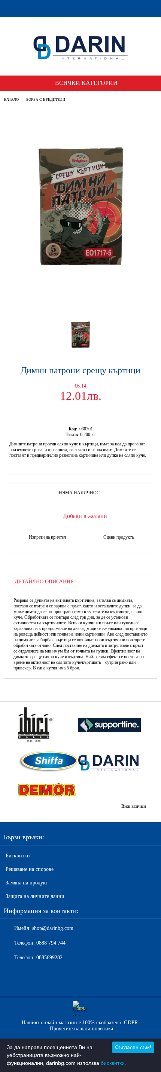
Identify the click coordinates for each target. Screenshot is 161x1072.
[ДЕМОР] (46, 790)
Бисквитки (18, 856)
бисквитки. (113, 1063)
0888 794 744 (51, 943)
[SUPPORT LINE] (109, 726)
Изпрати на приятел (47, 537)
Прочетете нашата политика (81, 1028)
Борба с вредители (45, 99)
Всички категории (86, 83)
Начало (11, 99)
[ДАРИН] (109, 762)
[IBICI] (46, 725)
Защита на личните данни (35, 896)
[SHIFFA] (46, 762)
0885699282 (49, 957)
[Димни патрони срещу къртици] (80, 301)
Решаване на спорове (30, 869)
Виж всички (133, 806)
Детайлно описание (44, 581)
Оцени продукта (118, 537)
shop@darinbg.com (52, 928)
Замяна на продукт (27, 883)
